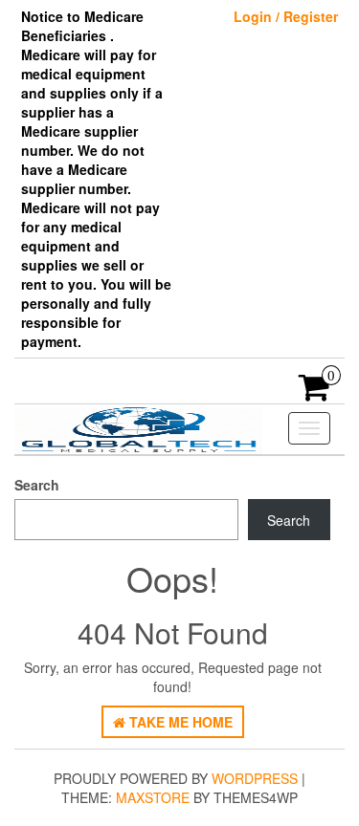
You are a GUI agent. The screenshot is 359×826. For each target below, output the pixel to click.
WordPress (255, 778)
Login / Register (286, 16)
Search (36, 484)
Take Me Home (179, 721)
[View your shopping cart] (314, 392)
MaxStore (153, 797)
